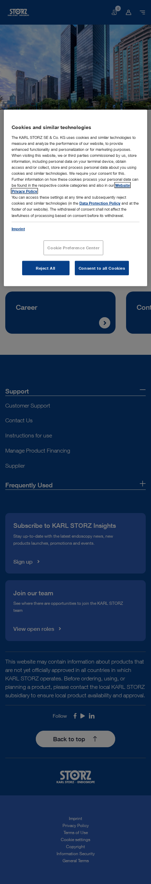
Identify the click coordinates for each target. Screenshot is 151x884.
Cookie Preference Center (73, 247)
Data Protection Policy (99, 203)
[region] (75, 198)
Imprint (18, 228)
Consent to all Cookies (102, 267)
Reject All (45, 267)
